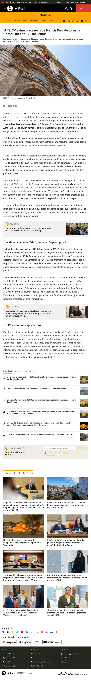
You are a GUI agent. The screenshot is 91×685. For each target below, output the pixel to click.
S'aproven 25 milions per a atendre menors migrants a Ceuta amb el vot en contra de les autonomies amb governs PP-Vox (23, 577)
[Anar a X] (8, 632)
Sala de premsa (66, 650)
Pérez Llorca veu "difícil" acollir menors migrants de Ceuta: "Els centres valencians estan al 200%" (66, 612)
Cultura (43, 21)
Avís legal (64, 662)
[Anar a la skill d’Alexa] (37, 642)
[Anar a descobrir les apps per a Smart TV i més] (52, 642)
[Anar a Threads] (32, 632)
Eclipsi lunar (43, 2)
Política (8, 21)
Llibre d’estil (6, 662)
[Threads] (86, 21)
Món (51, 21)
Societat (17, 21)
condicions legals (62, 453)
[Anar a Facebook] (3, 632)
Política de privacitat (9, 666)
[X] (69, 21)
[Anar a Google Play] (9, 642)
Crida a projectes (37, 658)
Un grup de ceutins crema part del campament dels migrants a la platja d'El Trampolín (22, 542)
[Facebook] (64, 21)
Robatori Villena (56, 2)
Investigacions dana (71, 2)
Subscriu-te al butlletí (9, 658)
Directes (83, 8)
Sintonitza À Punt (8, 654)
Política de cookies (37, 666)
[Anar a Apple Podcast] (47, 632)
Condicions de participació (40, 662)
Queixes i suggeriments (69, 654)
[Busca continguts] (66, 8)
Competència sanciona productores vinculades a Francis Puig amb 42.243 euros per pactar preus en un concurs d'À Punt (28, 313)
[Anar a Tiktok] (17, 632)
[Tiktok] (78, 21)
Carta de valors (66, 658)
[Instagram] (73, 21)
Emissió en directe (37, 654)
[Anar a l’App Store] (25, 642)
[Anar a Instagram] (13, 632)
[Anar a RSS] (57, 632)
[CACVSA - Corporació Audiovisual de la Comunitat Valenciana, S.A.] (73, 673)
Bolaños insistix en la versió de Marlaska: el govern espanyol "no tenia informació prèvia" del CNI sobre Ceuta (67, 542)
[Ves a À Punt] (16, 8)
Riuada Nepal (22, 2)
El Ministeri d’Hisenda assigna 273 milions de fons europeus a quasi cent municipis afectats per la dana (66, 505)
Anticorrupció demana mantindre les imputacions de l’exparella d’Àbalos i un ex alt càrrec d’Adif (67, 577)
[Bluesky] (82, 21)
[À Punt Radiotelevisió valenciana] (13, 673)
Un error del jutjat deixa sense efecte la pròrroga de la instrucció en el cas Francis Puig (28, 229)
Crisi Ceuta (33, 2)
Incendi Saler (10, 2)
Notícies (45, 15)
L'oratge (83, 2)
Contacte (5, 650)
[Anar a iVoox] (42, 632)
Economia (34, 21)
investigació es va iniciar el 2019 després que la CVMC (32, 249)
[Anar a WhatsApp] (37, 632)
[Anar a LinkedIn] (51, 632)
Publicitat (34, 650)
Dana (25, 21)
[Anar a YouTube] (22, 632)
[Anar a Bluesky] (27, 632)
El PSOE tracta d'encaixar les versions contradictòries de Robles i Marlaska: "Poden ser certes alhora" (20, 612)
